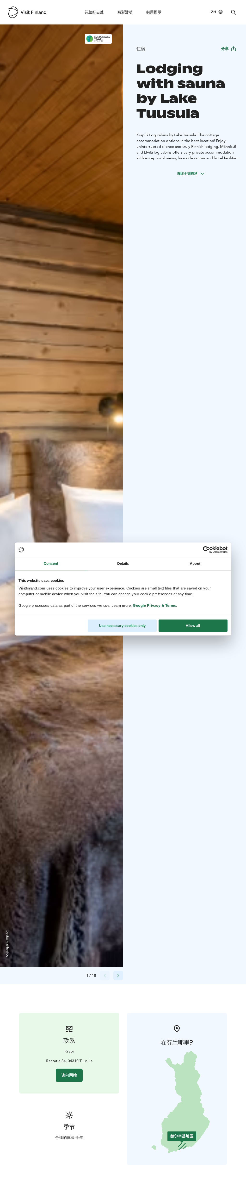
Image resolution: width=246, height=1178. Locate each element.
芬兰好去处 (94, 12)
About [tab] (195, 563)
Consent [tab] (51, 563)
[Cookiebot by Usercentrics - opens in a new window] (206, 549)
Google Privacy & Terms (154, 605)
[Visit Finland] (27, 12)
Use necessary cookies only (122, 626)
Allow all (193, 626)
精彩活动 (125, 12)
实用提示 (153, 12)
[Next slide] (118, 975)
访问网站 (69, 1075)
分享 (225, 48)
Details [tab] (123, 563)
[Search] (233, 12)
